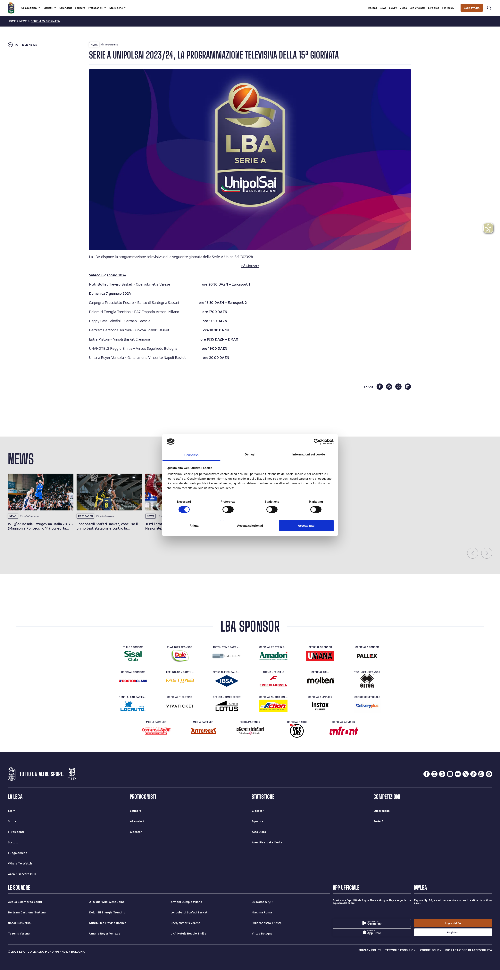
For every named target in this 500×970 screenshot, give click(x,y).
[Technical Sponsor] (367, 681)
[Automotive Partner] (226, 656)
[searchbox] (250, 5)
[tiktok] (473, 774)
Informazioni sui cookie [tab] (308, 454)
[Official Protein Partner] (273, 656)
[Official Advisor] (343, 731)
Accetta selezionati (250, 525)
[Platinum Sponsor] (180, 656)
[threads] (442, 774)
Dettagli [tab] (250, 454)
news (23, 21)
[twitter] (398, 386)
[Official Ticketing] (180, 706)
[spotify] (489, 774)
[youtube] (458, 774)
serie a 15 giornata (45, 21)
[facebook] (380, 386)
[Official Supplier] (320, 706)
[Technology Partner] (180, 681)
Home (12, 21)
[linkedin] (408, 386)
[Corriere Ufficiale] (367, 706)
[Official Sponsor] (320, 656)
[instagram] (434, 774)
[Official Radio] (297, 731)
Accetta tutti (306, 525)
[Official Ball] (320, 681)
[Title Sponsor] (133, 656)
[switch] (228, 509)
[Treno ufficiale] (273, 681)
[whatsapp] (389, 386)
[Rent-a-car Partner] (133, 706)
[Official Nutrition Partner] (273, 706)
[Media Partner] (156, 731)
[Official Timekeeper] (226, 706)
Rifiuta (193, 525)
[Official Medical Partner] (226, 681)
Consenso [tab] (191, 455)
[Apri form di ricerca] (489, 8)
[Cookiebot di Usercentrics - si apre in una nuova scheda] (316, 442)
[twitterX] (465, 774)
